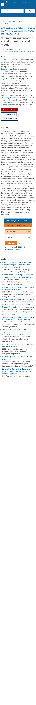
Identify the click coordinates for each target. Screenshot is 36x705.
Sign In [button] (25, 225)
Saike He (4, 59)
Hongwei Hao (6, 102)
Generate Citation (9, 119)
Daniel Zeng (5, 83)
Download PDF (10, 110)
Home (3, 21)
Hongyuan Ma (6, 81)
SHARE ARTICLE (9, 114)
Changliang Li (6, 98)
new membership (12, 250)
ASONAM (21, 21)
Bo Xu (3, 93)
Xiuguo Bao (5, 78)
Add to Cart (11, 243)
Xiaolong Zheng (6, 69)
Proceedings (11, 21)
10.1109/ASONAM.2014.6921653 (23, 52)
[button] (33, 15)
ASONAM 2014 (8, 24)
